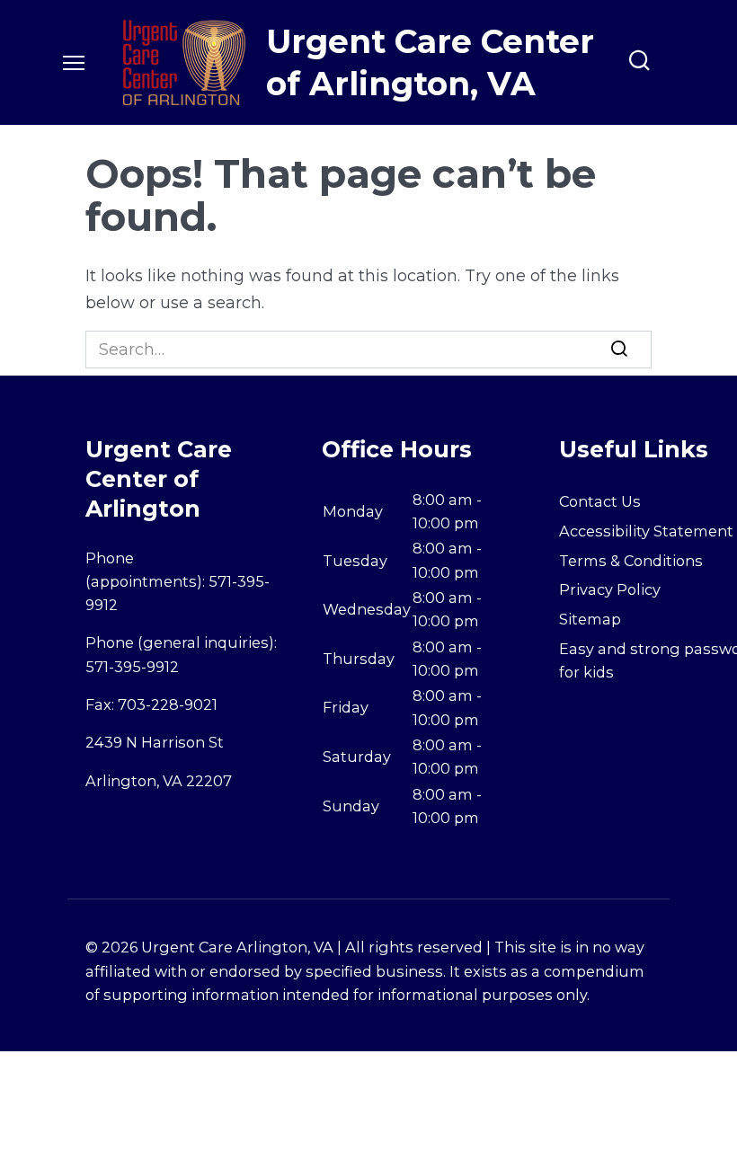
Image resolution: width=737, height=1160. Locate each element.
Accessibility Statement (646, 531)
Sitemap (590, 619)
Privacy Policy (610, 589)
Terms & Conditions (631, 561)
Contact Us (600, 501)
